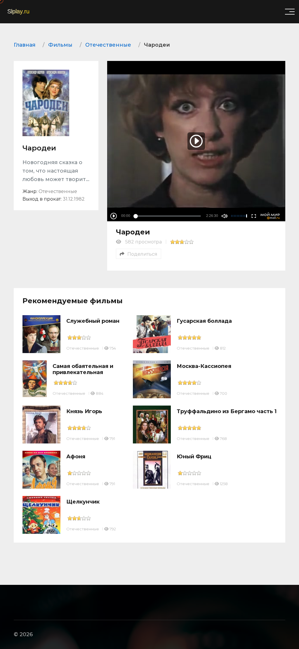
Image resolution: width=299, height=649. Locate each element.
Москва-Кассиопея (204, 366)
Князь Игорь (84, 411)
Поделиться (142, 254)
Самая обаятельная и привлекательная (83, 369)
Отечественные (82, 348)
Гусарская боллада (204, 321)
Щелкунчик (83, 502)
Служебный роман (92, 321)
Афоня (75, 456)
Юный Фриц (194, 456)
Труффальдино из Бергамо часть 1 (227, 411)
